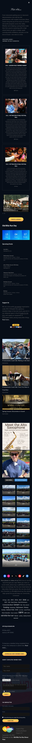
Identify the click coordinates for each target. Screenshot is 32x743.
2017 (20, 600)
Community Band (7, 605)
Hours (16, 237)
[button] (28, 196)
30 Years (5, 600)
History (26, 607)
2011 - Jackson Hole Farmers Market (16, 65)
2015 (12, 600)
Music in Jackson (14, 613)
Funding (6, 607)
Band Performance (22, 602)
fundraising (12, 607)
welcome (16, 618)
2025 (5, 602)
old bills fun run (7, 615)
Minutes (25, 237)
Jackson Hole (10, 610)
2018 (24, 600)
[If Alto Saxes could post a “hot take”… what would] (16, 436)
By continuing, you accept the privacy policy (14, 717)
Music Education (6, 613)
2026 (9, 602)
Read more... (6, 320)
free (21, 605)
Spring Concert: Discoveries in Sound (13, 411)
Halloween (19, 607)
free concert (26, 605)
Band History (14, 602)
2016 (16, 600)
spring (21, 615)
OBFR (20, 612)
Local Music (27, 610)
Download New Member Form (14, 654)
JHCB (16, 610)
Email (3, 711)
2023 (28, 600)
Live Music (21, 610)
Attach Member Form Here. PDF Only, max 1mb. (14, 677)
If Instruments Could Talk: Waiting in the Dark (16, 360)
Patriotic (16, 615)
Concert (16, 605)
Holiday (3, 610)
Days (7, 237)
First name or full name (7, 706)
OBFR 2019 (27, 613)
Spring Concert (27, 615)
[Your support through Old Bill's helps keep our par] (16, 463)
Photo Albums (16, 219)
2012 (8, 600)
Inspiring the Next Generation (10, 41)
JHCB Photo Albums (7, 39)
